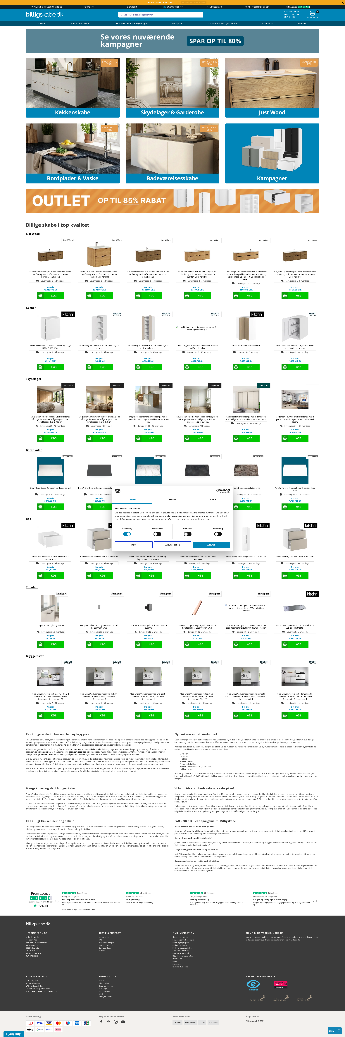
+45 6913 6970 (88, 7)
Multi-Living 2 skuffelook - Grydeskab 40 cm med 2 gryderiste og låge (295, 346)
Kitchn (202, 1022)
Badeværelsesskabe (81, 23)
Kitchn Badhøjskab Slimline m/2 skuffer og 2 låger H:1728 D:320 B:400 (148, 557)
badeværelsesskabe (77, 752)
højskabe (114, 749)
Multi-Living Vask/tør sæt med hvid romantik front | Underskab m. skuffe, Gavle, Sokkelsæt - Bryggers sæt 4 (246, 696)
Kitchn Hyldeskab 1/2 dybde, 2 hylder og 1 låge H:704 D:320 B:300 (50, 346)
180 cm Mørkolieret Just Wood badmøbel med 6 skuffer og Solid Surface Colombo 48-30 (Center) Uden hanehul (50, 274)
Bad (28, 519)
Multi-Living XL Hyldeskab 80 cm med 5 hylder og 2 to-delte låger (148, 346)
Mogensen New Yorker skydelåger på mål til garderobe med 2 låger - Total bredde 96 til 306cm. (295, 419)
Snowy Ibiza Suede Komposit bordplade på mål (50, 488)
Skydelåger (33, 379)
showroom (132, 7)
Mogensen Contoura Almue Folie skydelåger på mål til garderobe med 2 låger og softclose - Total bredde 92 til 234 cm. (197, 419)
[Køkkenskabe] (73, 88)
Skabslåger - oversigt (180, 937)
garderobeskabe (45, 754)
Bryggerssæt (35, 656)
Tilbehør (302, 23)
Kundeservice (104, 937)
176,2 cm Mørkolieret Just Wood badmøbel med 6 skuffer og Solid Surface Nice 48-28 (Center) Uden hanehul (295, 274)
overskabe (90, 749)
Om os (102, 980)
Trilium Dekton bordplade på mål (246, 488)
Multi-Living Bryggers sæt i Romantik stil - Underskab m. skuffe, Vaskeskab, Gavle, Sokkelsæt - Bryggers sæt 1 (295, 696)
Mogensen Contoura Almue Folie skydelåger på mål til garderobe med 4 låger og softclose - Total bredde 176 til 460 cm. (99, 419)
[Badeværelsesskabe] (172, 153)
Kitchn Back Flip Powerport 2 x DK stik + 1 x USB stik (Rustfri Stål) (295, 626)
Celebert (177, 1022)
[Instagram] (116, 1023)
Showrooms (177, 959)
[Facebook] (101, 1023)
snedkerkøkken (303, 776)
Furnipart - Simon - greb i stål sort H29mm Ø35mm (148, 626)
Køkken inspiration (179, 945)
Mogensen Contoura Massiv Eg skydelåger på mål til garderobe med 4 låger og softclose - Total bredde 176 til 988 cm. (50, 419)
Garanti (102, 951)
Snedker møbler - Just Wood (222, 23)
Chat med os (289, 17)
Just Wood (33, 234)
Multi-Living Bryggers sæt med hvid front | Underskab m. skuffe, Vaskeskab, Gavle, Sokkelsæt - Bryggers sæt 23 (50, 696)
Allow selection (172, 545)
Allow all (211, 545)
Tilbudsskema (104, 991)
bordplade (47, 759)
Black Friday (104, 983)
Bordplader (177, 23)
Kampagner (177, 964)
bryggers (44, 752)
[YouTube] (123, 1023)
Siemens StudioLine (180, 967)
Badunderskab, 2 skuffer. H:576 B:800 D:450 (99, 556)
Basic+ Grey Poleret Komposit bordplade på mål (99, 488)
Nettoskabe (190, 1022)
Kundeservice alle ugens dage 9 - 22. (42, 991)
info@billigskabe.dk (34, 953)
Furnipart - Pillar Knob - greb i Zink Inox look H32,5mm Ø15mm (99, 626)
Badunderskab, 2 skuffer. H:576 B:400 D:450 (295, 556)
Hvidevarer (267, 23)
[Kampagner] (272, 153)
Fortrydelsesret (105, 997)
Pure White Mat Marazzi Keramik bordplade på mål (295, 489)
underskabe (101, 749)
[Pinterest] (108, 1023)
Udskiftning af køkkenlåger (183, 956)
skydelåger (68, 754)
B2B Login (103, 989)
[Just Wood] (272, 88)
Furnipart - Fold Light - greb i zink (50, 625)
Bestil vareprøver (106, 986)
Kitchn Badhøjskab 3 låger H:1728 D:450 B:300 (246, 556)
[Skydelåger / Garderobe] (172, 88)
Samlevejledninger (106, 942)
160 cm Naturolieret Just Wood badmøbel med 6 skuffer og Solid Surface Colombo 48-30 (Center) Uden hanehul (197, 274)
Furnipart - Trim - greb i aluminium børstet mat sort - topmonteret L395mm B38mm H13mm (246, 626)
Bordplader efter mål (181, 953)
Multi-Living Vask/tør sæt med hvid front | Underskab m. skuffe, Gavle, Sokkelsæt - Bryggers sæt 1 (148, 696)
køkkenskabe (75, 749)
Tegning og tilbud (106, 945)
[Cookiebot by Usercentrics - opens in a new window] (218, 491)
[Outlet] (172, 212)
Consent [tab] (132, 499)
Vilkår (101, 994)
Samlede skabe (105, 948)
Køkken (42, 23)
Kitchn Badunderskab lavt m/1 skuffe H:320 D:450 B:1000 (50, 557)
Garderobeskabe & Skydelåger (131, 23)
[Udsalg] (172, 52)
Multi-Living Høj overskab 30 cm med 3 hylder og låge (99, 346)
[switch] (157, 534)
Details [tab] (172, 499)
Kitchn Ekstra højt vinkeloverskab (246, 345)
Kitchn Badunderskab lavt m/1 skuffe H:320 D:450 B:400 (197, 557)
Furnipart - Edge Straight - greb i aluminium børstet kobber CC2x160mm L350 (197, 626)
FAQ (101, 940)
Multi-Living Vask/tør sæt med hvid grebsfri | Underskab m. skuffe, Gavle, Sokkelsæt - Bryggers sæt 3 (99, 696)
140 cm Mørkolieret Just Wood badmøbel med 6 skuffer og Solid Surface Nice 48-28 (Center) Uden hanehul (148, 274)
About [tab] (213, 499)
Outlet (174, 961)
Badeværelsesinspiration (182, 948)
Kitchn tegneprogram (180, 942)
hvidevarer (143, 799)
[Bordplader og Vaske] (73, 153)
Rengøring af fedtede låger (183, 940)
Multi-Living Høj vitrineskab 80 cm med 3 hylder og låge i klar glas (197, 346)
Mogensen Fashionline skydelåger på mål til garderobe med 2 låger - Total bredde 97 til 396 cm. (148, 419)
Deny (133, 545)
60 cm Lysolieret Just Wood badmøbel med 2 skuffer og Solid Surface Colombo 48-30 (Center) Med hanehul (99, 274)
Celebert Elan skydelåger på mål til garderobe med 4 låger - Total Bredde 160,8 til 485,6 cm (246, 418)
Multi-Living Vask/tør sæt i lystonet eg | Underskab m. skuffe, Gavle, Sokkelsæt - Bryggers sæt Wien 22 (197, 696)
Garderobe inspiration (181, 951)
